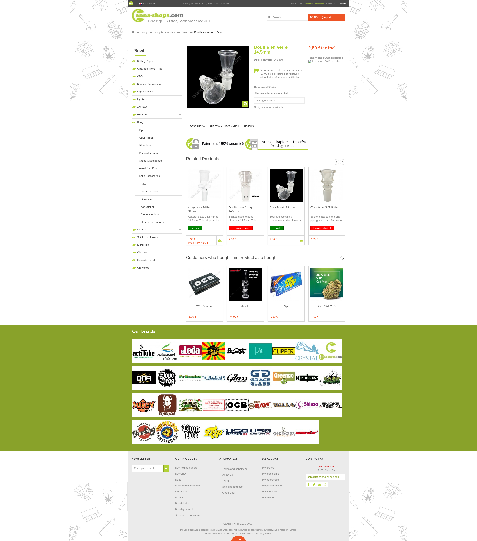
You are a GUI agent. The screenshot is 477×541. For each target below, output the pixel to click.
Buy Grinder (182, 503)
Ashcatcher (147, 206)
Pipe (141, 130)
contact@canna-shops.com (323, 476)
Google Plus (325, 484)
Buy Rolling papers (186, 467)
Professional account (314, 3)
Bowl (143, 183)
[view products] (144, 350)
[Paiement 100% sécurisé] (326, 61)
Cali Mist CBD (327, 306)
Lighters (142, 99)
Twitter (314, 484)
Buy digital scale (184, 509)
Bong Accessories (149, 175)
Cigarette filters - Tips (149, 68)
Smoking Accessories (149, 83)
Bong (140, 122)
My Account (296, 3)
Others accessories (152, 222)
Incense (141, 229)
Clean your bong (150, 214)
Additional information (224, 126)
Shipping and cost (232, 486)
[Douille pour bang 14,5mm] (245, 185)
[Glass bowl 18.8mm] (286, 185)
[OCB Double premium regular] (204, 284)
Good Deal (228, 492)
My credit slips (270, 473)
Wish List (332, 3)
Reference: (261, 86)
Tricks (225, 480)
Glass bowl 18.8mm (282, 207)
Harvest (179, 497)
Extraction (143, 244)
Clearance (143, 252)
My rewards (269, 497)
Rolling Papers (145, 61)
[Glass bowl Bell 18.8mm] (326, 185)
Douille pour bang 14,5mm (240, 209)
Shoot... (245, 306)
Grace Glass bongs (150, 160)
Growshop (143, 267)
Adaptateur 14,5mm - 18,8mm (201, 209)
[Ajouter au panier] (219, 240)
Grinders (142, 114)
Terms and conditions (234, 468)
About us (227, 474)
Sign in (342, 3)
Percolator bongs (149, 152)
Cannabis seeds (146, 259)
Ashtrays (142, 106)
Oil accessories (150, 191)
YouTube (319, 484)
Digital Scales (145, 91)
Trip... (286, 306)
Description (197, 126)
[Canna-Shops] (158, 15)
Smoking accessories (187, 515)
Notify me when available (268, 107)
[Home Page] (133, 32)
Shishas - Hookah (147, 237)
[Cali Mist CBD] (327, 284)
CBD (140, 76)
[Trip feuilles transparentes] (286, 284)
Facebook (308, 484)
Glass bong (145, 145)
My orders (268, 467)
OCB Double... (204, 306)
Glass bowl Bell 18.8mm (325, 207)
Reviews (249, 126)
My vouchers (269, 491)
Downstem (147, 199)
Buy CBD (180, 473)
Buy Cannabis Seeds (187, 485)
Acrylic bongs (147, 137)
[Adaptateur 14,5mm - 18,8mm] (204, 185)
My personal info (272, 485)
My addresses (270, 479)
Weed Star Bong (148, 168)
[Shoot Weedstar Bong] (245, 284)
